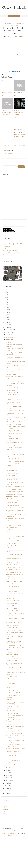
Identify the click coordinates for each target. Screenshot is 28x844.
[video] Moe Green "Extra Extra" (14, 645)
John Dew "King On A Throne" (13, 489)
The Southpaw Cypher (11, 579)
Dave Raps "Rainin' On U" (12, 627)
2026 (6, 292)
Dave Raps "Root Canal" (12, 584)
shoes (4, 813)
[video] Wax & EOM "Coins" (12, 622)
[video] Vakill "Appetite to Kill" (13, 567)
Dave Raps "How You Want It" (13, 424)
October (8, 334)
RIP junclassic (6, 246)
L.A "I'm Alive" (9, 616)
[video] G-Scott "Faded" (12, 591)
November (9, 332)
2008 (6, 788)
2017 (6, 312)
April (7, 773)
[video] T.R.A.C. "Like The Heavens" (15, 630)
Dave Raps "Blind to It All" (12, 541)
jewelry (4, 811)
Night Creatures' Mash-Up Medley (14, 381)
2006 (6, 793)
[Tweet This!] (15, 71)
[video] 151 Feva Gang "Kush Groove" (15, 387)
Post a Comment (8, 153)
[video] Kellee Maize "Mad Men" (14, 693)
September (9, 337)
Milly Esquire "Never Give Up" (13, 421)
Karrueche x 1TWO (10, 445)
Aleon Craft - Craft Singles (12, 608)
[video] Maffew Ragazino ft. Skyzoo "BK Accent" (19, 94)
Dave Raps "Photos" (11, 598)
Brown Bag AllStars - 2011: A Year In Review (7, 94)
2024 (6, 297)
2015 (6, 317)
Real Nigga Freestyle (11, 436)
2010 (6, 783)
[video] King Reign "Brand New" (14, 458)
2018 (6, 309)
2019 (6, 307)
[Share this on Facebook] (13, 71)
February (8, 778)
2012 (6, 325)
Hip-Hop (6, 23)
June (7, 768)
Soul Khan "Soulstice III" (12, 625)
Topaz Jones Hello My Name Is (14, 494)
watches (5, 806)
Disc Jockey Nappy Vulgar (12, 751)
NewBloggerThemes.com (10, 833)
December (9, 329)
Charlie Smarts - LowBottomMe (14, 600)
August (8, 339)
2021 (6, 302)
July (7, 342)
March (8, 775)
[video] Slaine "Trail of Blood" (13, 534)
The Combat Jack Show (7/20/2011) (15, 613)
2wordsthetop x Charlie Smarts (14, 731)
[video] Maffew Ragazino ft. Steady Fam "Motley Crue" (14, 30)
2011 (6, 327)
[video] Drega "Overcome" (12, 586)
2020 (6, 304)
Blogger (14, 830)
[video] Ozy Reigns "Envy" (12, 475)
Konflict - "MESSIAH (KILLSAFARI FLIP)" (13, 244)
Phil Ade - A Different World (13, 606)
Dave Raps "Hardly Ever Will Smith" (15, 507)
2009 (6, 786)
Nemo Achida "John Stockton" (14, 667)
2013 (6, 322)
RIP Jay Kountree (7, 248)
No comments (20, 36)
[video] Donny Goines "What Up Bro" (15, 486)
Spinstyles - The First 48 (12, 610)
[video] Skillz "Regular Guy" (12, 713)
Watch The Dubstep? (11, 710)
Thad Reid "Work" (10, 468)
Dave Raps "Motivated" (12, 390)
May (7, 770)
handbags (5, 809)
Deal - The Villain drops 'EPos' (10, 250)
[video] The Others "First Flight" (14, 523)
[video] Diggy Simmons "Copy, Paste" (15, 397)
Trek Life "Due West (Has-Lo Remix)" (15, 748)
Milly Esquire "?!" (10, 724)
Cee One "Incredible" (11, 543)
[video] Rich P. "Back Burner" (13, 473)
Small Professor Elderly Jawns (14, 505)
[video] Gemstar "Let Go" (12, 765)
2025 (6, 294)
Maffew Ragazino (14, 23)
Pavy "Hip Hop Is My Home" (13, 470)
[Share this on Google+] (17, 71)
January (8, 780)
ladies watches (7, 808)
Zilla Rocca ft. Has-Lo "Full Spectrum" (15, 581)
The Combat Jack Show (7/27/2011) (15, 410)
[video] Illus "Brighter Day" (12, 690)
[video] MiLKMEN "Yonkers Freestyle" (15, 589)
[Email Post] (2, 74)
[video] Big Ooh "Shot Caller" (13, 431)
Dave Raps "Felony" (11, 683)
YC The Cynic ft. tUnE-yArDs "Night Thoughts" (19, 112)
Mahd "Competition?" (11, 758)
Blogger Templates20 (14, 835)
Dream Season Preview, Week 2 (14, 572)
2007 (6, 791)
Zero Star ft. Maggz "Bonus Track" (15, 491)
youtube (15, 25)
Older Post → (22, 145)
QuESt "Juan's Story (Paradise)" (14, 733)
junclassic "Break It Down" (12, 670)
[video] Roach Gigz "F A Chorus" (14, 433)
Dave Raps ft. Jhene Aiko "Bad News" (15, 452)
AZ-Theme (11, 831)
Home (14, 145)
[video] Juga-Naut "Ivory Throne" (14, 442)
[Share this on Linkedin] (19, 71)
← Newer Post (5, 145)
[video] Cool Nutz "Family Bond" (14, 652)
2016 (6, 314)
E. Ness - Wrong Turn (11, 603)
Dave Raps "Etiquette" (11, 374)
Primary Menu (14, 16)
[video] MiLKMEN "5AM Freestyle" (14, 569)
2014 (6, 319)
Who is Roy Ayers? (10, 699)
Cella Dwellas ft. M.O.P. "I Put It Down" (15, 681)
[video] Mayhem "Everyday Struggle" (15, 461)
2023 (6, 299)
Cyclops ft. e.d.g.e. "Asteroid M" (14, 399)
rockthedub (14, 7)
